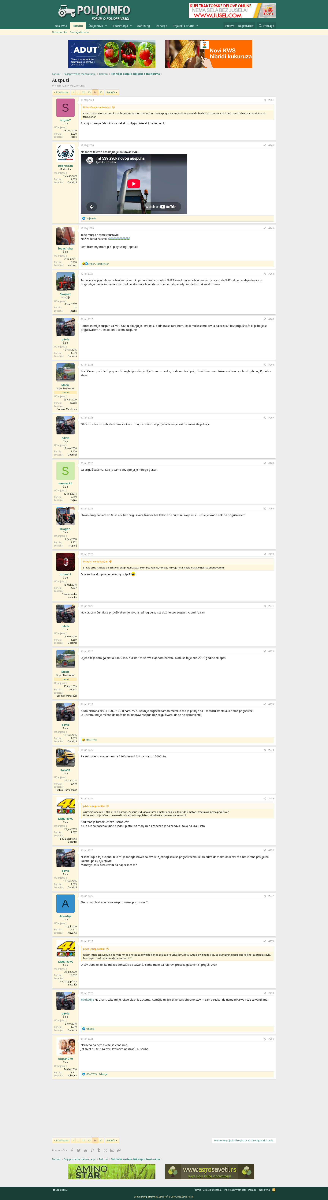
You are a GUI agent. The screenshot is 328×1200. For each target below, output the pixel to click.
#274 (271, 750)
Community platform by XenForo (164, 1196)
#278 (271, 941)
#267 (271, 417)
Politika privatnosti (235, 1189)
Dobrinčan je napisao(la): (97, 107)
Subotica (72, 1075)
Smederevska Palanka (69, 596)
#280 (271, 1038)
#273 (271, 704)
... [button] (78, 92)
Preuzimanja (120, 26)
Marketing (143, 26)
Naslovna (61, 26)
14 (95, 92)
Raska (73, 310)
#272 (271, 651)
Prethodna (62, 92)
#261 (271, 100)
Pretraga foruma (79, 32)
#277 (271, 896)
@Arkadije (87, 999)
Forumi (78, 26)
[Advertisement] (164, 1107)
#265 (271, 319)
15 (101, 92)
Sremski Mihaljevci (67, 409)
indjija (73, 500)
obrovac (72, 265)
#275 (271, 798)
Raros (74, 136)
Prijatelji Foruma (183, 26)
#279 (271, 993)
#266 (271, 364)
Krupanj (73, 545)
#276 (271, 850)
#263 (271, 228)
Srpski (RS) (61, 1189)
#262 (271, 145)
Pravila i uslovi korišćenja (208, 1189)
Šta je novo (96, 26)
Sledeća (110, 92)
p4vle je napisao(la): (94, 806)
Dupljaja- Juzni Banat (66, 790)
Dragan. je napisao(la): (95, 561)
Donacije (161, 26)
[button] (106, 25)
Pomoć (252, 1189)
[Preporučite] (264, 100)
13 (89, 92)
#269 (271, 508)
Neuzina (72, 932)
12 (83, 92)
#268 (271, 463)
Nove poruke (59, 32)
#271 (271, 606)
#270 (271, 554)
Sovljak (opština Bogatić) (68, 840)
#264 (271, 273)
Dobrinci (72, 182)
